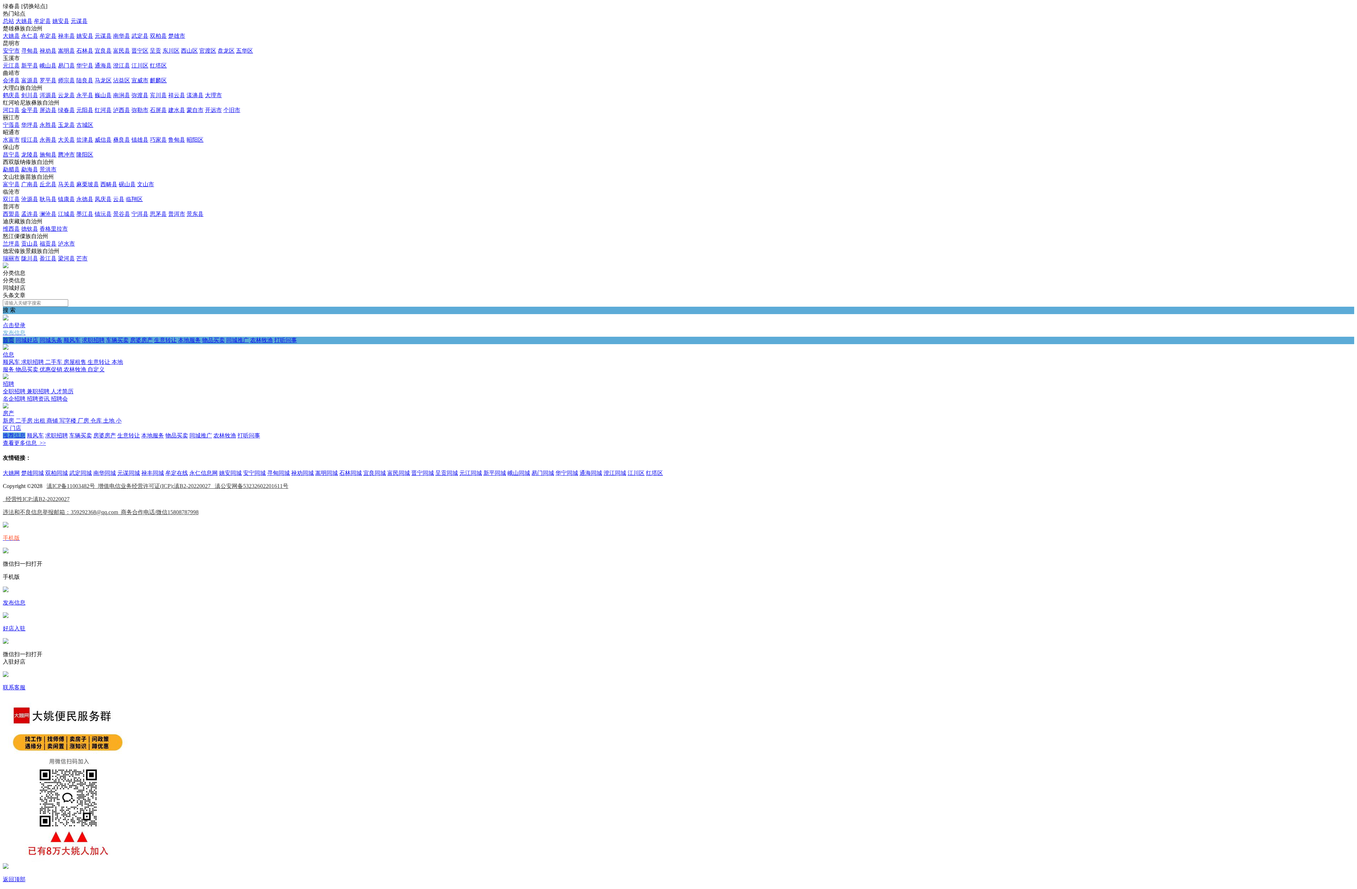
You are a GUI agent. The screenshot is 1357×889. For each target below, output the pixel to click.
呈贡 (155, 51)
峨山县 (48, 66)
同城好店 (27, 340)
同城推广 (237, 340)
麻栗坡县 (87, 184)
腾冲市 (66, 155)
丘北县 (48, 184)
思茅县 (158, 214)
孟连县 (29, 214)
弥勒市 (139, 110)
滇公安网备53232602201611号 (251, 486)
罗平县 (48, 80)
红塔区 (158, 66)
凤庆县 (103, 199)
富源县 (29, 80)
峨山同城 (518, 473)
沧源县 (29, 199)
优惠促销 (52, 369)
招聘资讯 (39, 399)
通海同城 (591, 473)
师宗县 (66, 80)
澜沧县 (48, 214)
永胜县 (48, 125)
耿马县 (48, 199)
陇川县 (29, 258)
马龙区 (103, 80)
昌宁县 (11, 155)
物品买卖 (213, 340)
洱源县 (48, 95)
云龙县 (66, 95)
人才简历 (62, 391)
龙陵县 (29, 155)
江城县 (66, 214)
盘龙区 (226, 51)
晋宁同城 (422, 473)
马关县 (66, 184)
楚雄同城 (32, 473)
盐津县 (84, 140)
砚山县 (127, 184)
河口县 (11, 110)
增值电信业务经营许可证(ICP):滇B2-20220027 (156, 486)
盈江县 (48, 258)
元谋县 (79, 21)
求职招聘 (93, 340)
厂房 (84, 421)
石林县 (84, 51)
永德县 (84, 199)
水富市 (11, 140)
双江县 (11, 199)
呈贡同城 (446, 473)
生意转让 (165, 340)
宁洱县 (139, 214)
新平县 (29, 66)
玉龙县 (66, 125)
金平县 (29, 110)
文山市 (145, 184)
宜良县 (103, 51)
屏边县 (48, 110)
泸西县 (121, 110)
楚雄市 (176, 36)
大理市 (213, 95)
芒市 (82, 258)
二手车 (54, 362)
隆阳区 (84, 155)
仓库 (96, 421)
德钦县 (29, 229)
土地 (109, 421)
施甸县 (48, 155)
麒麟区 (158, 80)
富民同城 (398, 473)
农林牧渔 (261, 340)
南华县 (121, 36)
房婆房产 (141, 340)
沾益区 (121, 80)
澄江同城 (615, 473)
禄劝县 (48, 51)
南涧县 (121, 95)
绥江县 (29, 140)
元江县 (11, 66)
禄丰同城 (152, 473)
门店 (15, 428)
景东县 (195, 214)
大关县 (66, 140)
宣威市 (139, 80)
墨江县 (84, 214)
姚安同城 (230, 473)
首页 (8, 340)
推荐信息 (14, 435)
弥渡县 (139, 95)
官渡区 (207, 51)
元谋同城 (128, 473)
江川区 (139, 66)
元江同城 (470, 473)
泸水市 (66, 244)
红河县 (103, 110)
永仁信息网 (203, 473)
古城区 (84, 125)
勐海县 (29, 169)
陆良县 (84, 80)
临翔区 (134, 199)
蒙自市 (195, 110)
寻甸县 (29, 51)
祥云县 (176, 95)
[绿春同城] (5, 266)
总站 (8, 21)
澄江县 (121, 66)
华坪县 (29, 125)
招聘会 (59, 399)
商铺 (53, 421)
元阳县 (84, 110)
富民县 (121, 51)
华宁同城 (567, 473)
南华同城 (104, 473)
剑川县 (29, 95)
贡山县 (29, 244)
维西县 (11, 229)
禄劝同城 (302, 473)
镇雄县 (139, 140)
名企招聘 (15, 399)
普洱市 (176, 214)
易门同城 (542, 473)
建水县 (176, 110)
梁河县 (66, 258)
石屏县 (158, 110)
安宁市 (11, 51)
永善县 (48, 140)
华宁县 (84, 66)
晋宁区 (139, 51)
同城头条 (51, 340)
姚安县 (60, 21)
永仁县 (29, 36)
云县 (118, 199)
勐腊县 (11, 169)
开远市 (213, 110)
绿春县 (66, 110)
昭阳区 (195, 140)
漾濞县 (195, 95)
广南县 (29, 184)
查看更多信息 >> (24, 443)
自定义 (96, 369)
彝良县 (121, 140)
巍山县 (103, 95)
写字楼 (68, 421)
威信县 (103, 140)
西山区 (189, 51)
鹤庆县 (11, 95)
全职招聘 (15, 391)
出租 (40, 421)
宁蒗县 (11, 125)
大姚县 (24, 21)
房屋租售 (76, 362)
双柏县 (158, 36)
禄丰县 (66, 36)
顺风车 (72, 340)
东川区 (171, 51)
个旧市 (231, 110)
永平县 (84, 95)
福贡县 (48, 244)
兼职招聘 (39, 391)
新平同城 (494, 473)
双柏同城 (56, 473)
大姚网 (11, 473)
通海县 (103, 66)
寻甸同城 (278, 473)
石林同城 (350, 473)
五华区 (244, 51)
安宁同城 (254, 473)
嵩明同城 (326, 473)
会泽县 (11, 80)
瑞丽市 (11, 258)
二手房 (25, 421)
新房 (9, 421)
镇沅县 (103, 214)
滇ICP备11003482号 (72, 486)
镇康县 (66, 199)
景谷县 (121, 214)
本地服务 (189, 340)
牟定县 (42, 21)
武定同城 (80, 473)
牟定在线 (176, 473)
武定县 (139, 36)
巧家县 (158, 140)
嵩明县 (66, 51)
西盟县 (11, 214)
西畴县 (108, 184)
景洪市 (48, 169)
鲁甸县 (176, 140)
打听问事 (285, 340)
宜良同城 (374, 473)
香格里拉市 (54, 229)
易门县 (66, 66)
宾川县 (158, 95)
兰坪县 (11, 244)
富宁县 (11, 184)
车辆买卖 (117, 340)
